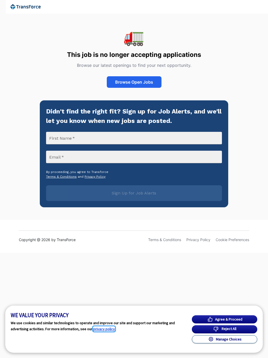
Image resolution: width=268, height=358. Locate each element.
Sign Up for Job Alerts (134, 193)
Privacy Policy (95, 176)
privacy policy (104, 329)
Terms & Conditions (61, 176)
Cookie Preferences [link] (232, 239)
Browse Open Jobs (134, 82)
